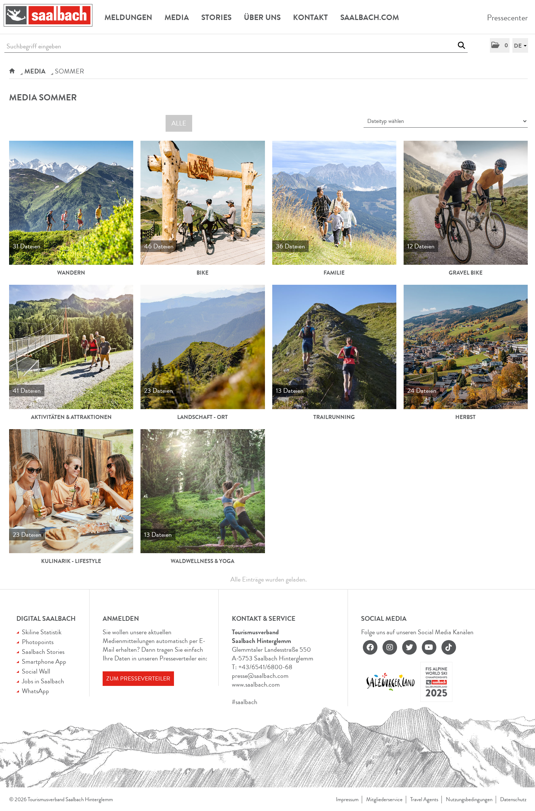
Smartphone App (44, 661)
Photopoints (38, 642)
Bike (203, 273)
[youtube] (429, 647)
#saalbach (244, 702)
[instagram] (390, 647)
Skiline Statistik (42, 632)
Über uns (262, 17)
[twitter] (409, 647)
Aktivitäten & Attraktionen (71, 417)
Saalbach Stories (43, 651)
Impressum (347, 799)
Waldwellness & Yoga (202, 561)
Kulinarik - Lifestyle (71, 561)
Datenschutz (513, 799)
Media (177, 17)
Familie (334, 273)
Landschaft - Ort (202, 417)
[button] (500, 45)
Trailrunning (334, 417)
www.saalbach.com (256, 684)
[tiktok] (448, 647)
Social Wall (36, 671)
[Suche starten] (461, 45)
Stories (216, 17)
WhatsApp (35, 691)
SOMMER (69, 71)
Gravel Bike (466, 273)
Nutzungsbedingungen (469, 799)
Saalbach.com (369, 17)
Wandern (71, 273)
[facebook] (370, 647)
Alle (178, 123)
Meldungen (128, 17)
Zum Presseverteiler (138, 679)
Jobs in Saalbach (43, 681)
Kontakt (310, 17)
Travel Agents (424, 799)
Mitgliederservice (384, 799)
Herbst (465, 417)
